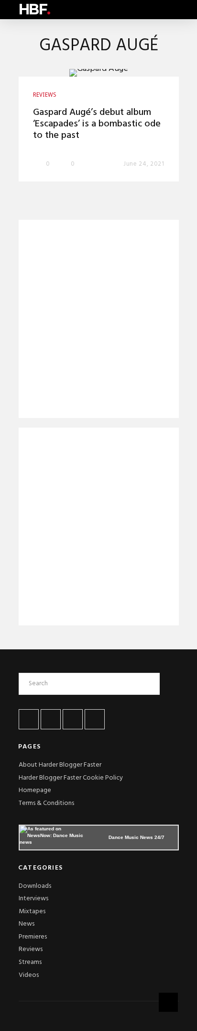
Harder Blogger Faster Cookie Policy (71, 777)
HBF (34, 9)
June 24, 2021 (143, 164)
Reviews (31, 949)
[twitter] (51, 719)
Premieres (33, 936)
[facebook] (29, 719)
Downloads (35, 886)
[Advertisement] (98, 321)
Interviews (33, 898)
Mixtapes (32, 911)
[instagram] (95, 719)
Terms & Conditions (46, 803)
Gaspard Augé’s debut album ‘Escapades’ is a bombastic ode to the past (97, 124)
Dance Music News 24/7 (136, 837)
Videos (29, 975)
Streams (30, 962)
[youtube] (73, 719)
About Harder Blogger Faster (60, 764)
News (26, 923)
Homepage (35, 790)
